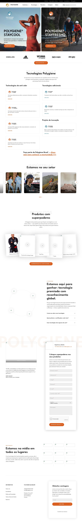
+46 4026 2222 (58, 346)
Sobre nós (8, 488)
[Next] (76, 182)
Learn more (9, 45)
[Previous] (5, 182)
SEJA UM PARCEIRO (40, 62)
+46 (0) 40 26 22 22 (28, 488)
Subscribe (61, 504)
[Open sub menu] (28, 5)
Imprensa (8, 499)
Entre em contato (56, 424)
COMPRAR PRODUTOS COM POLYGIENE (40, 263)
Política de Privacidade (10, 494)
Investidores (8, 491)
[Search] (64, 5)
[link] (12, 5)
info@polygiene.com (67, 346)
